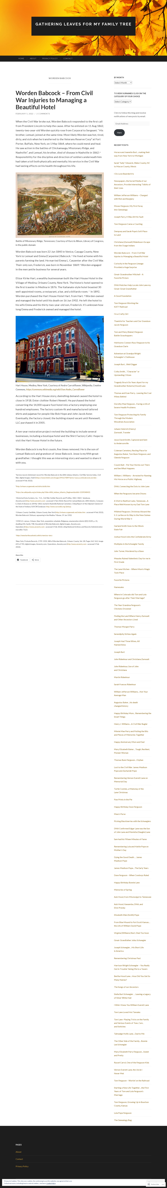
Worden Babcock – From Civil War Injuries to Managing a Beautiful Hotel (54, 100)
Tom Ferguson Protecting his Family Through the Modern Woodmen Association (130, 418)
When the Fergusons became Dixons (130, 493)
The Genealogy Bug (123, 1120)
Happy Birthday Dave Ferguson (128, 807)
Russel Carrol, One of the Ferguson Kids (131, 1062)
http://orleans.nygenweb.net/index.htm (70, 512)
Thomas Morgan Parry (124, 626)
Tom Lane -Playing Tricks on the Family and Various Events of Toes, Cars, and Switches (131, 1023)
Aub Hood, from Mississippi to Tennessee (132, 897)
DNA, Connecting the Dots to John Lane (131, 486)
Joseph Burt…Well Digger (125, 364)
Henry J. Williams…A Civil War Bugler (131, 724)
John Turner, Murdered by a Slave (129, 551)
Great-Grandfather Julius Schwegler (130, 940)
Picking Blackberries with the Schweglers (132, 821)
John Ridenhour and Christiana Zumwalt (131, 659)
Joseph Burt (119, 652)
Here (119, 132)
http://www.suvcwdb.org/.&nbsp (58, 507)
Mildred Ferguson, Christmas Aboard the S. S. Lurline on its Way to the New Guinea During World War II (132, 515)
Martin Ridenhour (122, 677)
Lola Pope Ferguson (123, 1113)
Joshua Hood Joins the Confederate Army (132, 536)
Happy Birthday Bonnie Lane (127, 882)
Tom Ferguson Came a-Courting (128, 224)
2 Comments (43, 114)
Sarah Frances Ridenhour (125, 684)
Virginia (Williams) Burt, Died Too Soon (131, 933)
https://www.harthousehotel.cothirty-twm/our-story (34, 535)
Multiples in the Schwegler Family (129, 544)
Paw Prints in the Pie (123, 799)
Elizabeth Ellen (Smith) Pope (126, 915)
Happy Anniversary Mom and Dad (129, 742)
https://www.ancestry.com (34, 527)
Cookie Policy (51, 1183)
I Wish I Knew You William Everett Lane (131, 1005)
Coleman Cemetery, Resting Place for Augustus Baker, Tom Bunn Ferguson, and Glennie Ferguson (132, 454)
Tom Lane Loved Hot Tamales (127, 1012)
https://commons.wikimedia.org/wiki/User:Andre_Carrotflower (55, 389)
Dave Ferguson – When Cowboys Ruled (131, 875)
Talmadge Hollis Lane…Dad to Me (129, 1033)
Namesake (119, 587)
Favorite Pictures (121, 580)
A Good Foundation (122, 296)
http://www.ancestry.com (35, 501)
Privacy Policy (50, 58)
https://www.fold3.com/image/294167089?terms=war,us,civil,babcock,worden (66, 478)
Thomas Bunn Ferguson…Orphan (128, 760)
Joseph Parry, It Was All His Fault (128, 217)
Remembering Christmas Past (127, 958)
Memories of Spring (123, 889)
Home (21, 58)
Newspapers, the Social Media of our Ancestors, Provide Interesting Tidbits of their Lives (132, 184)
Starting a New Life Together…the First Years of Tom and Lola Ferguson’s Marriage (131, 1091)
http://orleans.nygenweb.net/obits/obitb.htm (33, 486)
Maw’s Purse (120, 814)
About (33, 58)
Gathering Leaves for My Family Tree (83, 24)
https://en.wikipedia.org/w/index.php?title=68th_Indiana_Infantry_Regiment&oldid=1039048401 (53, 492)
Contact (68, 58)
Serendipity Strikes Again (125, 634)
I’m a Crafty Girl (121, 314)
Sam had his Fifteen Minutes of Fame (130, 839)
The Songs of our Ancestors (126, 987)
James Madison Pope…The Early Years (131, 868)
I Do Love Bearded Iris (124, 173)
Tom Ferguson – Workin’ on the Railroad (131, 1080)
